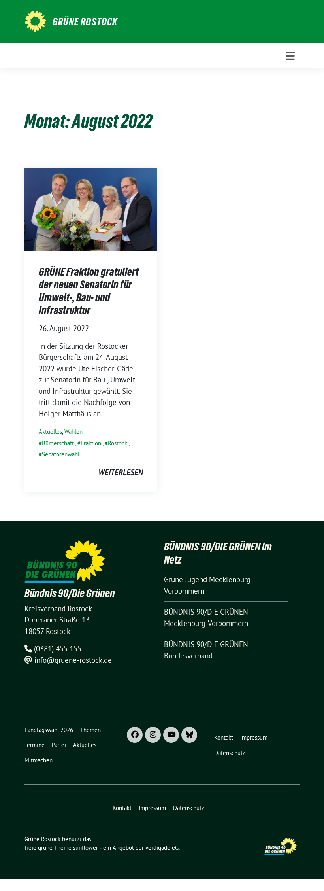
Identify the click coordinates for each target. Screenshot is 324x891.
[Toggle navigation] (290, 55)
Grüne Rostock (85, 22)
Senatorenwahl (60, 454)
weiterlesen (120, 472)
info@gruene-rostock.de (73, 660)
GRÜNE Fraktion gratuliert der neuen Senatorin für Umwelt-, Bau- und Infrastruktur (89, 290)
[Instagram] (153, 735)
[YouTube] (171, 735)
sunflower (85, 847)
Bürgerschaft (58, 443)
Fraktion (91, 443)
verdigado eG (162, 847)
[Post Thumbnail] (90, 208)
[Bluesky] (189, 735)
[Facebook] (135, 735)
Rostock (117, 443)
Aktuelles (50, 431)
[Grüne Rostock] (35, 20)
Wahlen (73, 431)
